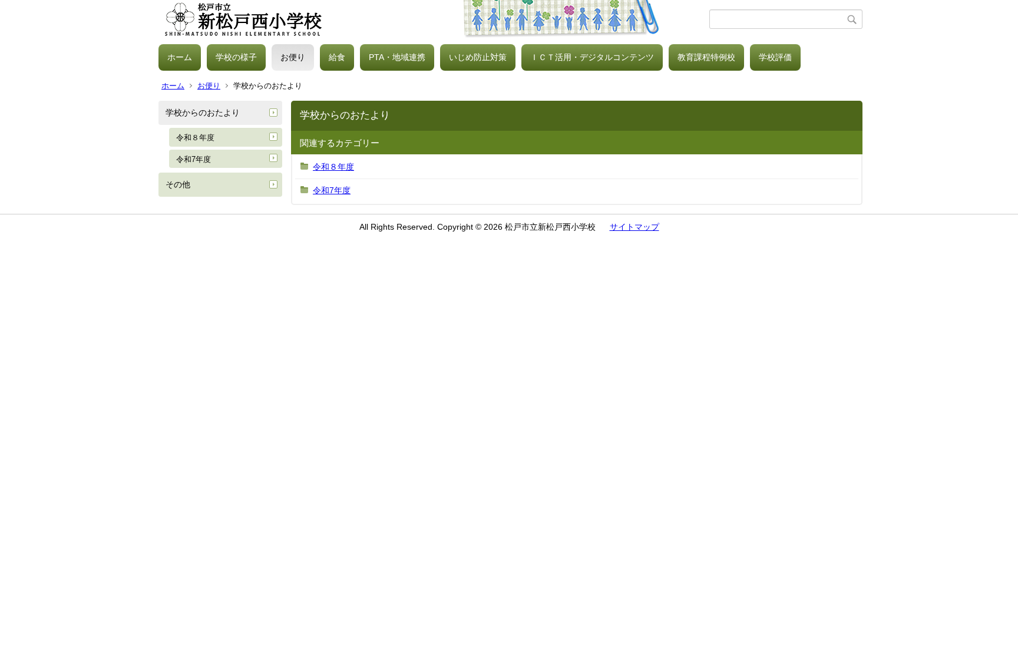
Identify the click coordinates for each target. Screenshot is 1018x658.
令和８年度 (195, 137)
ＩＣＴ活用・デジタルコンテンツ (592, 57)
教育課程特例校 (706, 57)
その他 (178, 184)
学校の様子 (236, 57)
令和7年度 (193, 159)
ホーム (179, 57)
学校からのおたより (203, 112)
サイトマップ (634, 227)
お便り (292, 57)
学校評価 (775, 57)
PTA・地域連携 (397, 57)
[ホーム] (433, 19)
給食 (337, 57)
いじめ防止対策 (478, 57)
